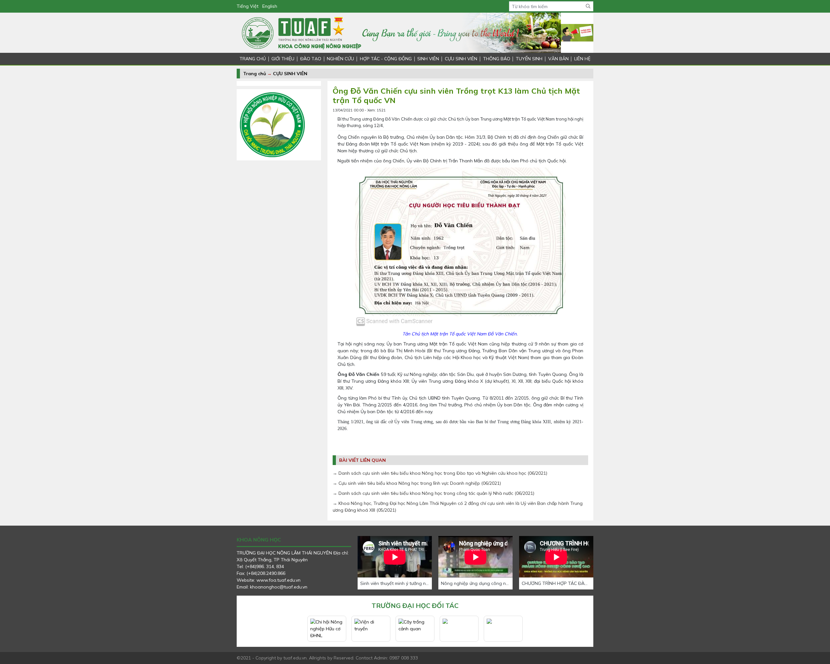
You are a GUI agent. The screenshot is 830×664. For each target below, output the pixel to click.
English (269, 6)
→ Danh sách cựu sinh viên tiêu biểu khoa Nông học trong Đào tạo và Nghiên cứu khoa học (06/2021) (440, 473)
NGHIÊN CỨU (340, 59)
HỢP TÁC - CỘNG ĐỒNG (386, 59)
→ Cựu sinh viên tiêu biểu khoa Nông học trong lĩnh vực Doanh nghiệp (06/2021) (417, 483)
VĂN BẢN (558, 59)
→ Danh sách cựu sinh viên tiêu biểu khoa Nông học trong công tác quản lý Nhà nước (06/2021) (433, 493)
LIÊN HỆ (582, 59)
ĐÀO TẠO (310, 59)
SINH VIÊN (428, 59)
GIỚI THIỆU (282, 59)
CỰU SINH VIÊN (461, 59)
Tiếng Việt (247, 6)
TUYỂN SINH (529, 59)
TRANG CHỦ (253, 59)
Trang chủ (254, 73)
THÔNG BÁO (496, 59)
